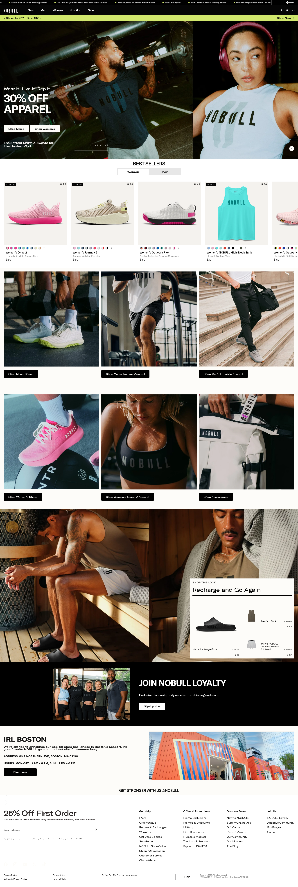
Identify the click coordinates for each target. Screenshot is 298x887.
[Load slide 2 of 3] (56, 151)
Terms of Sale (59, 879)
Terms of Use (59, 875)
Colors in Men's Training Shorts (174, 2)
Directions (20, 772)
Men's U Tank (268, 621)
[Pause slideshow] (291, 148)
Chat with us (147, 860)
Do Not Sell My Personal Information (119, 875)
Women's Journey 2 (85, 252)
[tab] (8, 248)
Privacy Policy (10, 875)
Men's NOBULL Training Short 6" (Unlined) (270, 646)
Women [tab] (133, 171)
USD (190, 878)
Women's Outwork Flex (154, 252)
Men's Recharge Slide (204, 649)
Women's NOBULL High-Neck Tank (229, 252)
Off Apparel (138, 2)
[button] (274, 2)
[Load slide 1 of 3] (20, 151)
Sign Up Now (152, 706)
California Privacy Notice (15, 879)
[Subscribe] (95, 830)
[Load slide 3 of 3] (91, 151)
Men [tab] (164, 171)
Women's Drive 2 (16, 252)
